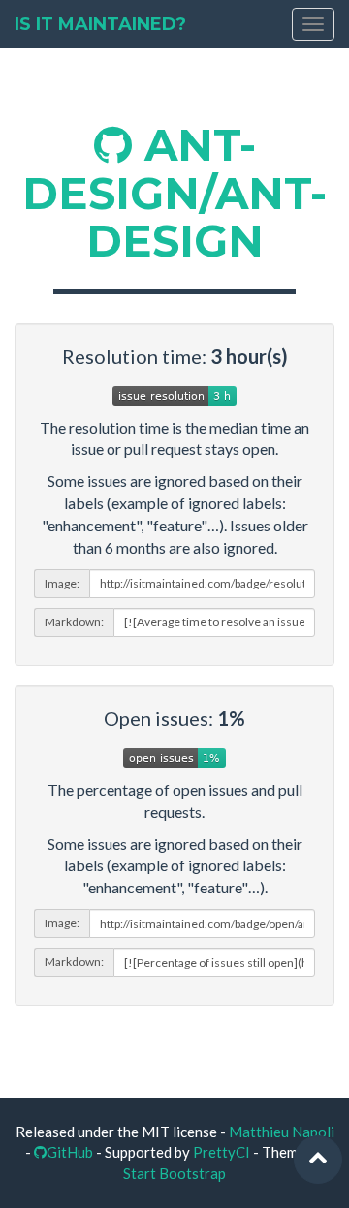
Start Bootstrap (174, 1173)
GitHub (70, 1152)
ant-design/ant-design (174, 192)
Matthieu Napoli (281, 1131)
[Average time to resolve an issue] (174, 393)
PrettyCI (221, 1152)
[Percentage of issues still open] (174, 755)
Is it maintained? (100, 24)
